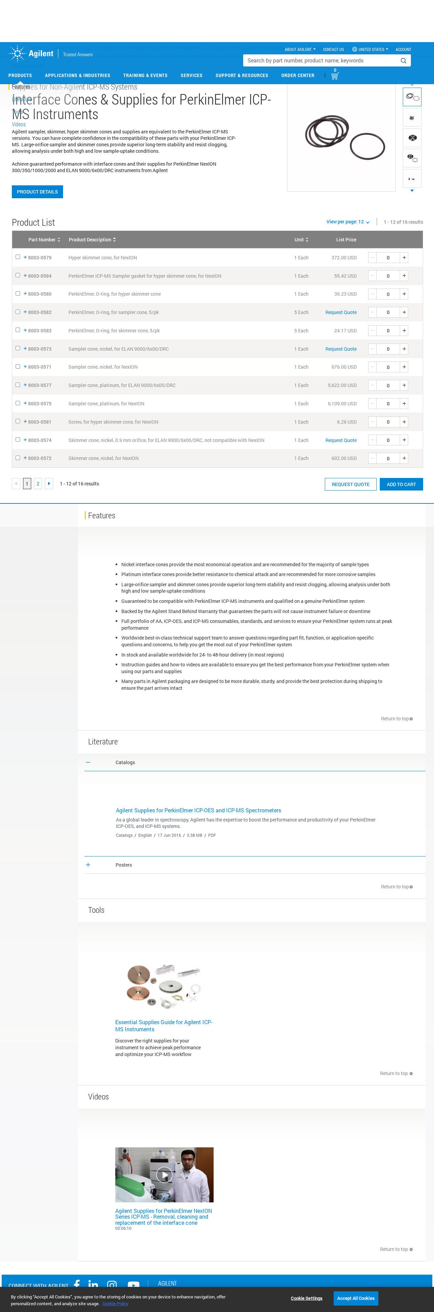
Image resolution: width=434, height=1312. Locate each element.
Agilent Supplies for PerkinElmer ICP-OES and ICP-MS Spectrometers (198, 810)
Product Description (90, 239)
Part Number (42, 239)
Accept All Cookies (355, 1298)
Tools (17, 111)
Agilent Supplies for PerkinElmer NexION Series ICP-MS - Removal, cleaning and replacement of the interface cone (163, 1216)
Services (192, 75)
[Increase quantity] (404, 257)
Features (21, 86)
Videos (19, 124)
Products (20, 75)
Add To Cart (401, 484)
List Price (346, 239)
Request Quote (341, 312)
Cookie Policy (115, 1303)
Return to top (395, 718)
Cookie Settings (306, 1298)
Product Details (37, 191)
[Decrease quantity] (372, 257)
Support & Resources (242, 75)
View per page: (345, 221)
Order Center (298, 75)
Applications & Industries (78, 75)
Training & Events (145, 75)
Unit (299, 239)
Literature (22, 99)
